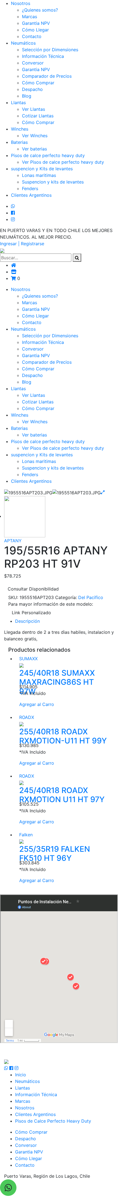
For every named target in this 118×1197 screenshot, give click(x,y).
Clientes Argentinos (31, 195)
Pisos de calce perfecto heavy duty (48, 155)
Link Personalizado (31, 612)
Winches (19, 129)
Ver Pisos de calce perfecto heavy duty (63, 162)
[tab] (64, 621)
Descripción (27, 621)
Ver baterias (34, 149)
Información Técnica (43, 56)
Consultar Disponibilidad (33, 589)
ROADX (26, 717)
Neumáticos (23, 43)
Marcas (29, 16)
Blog (26, 96)
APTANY (13, 540)
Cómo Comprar (38, 82)
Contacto (31, 36)
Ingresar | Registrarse (22, 243)
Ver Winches (34, 135)
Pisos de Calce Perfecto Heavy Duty (53, 1121)
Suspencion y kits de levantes (53, 182)
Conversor (33, 63)
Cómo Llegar (35, 30)
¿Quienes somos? (40, 10)
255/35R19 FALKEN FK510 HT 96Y (54, 853)
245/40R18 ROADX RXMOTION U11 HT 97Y (62, 795)
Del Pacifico (90, 597)
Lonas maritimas (39, 175)
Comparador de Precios (47, 76)
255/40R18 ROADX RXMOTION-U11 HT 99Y (63, 736)
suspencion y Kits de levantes (42, 168)
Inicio (20, 1074)
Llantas (18, 102)
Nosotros (20, 3)
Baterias (19, 142)
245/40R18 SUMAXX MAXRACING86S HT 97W (57, 682)
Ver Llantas (33, 109)
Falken (26, 834)
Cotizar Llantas (38, 115)
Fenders (30, 188)
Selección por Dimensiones (50, 49)
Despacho (32, 89)
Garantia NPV (36, 23)
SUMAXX (28, 658)
